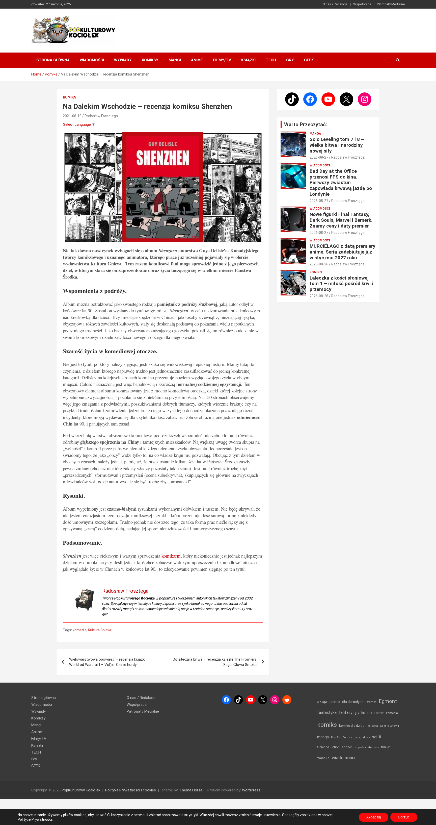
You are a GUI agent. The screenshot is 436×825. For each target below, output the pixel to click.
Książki (248, 60)
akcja (322, 701)
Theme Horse (190, 790)
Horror (379, 713)
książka (373, 726)
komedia (80, 630)
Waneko (323, 758)
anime (335, 701)
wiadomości (343, 757)
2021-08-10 (72, 116)
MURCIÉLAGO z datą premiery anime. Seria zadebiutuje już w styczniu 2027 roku (342, 252)
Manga (315, 133)
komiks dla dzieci (352, 725)
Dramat (371, 702)
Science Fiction (328, 747)
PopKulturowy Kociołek (81, 790)
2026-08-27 (319, 157)
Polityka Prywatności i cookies (130, 790)
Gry (290, 60)
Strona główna (53, 60)
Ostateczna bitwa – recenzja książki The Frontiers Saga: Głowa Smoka (215, 662)
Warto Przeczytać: (305, 124)
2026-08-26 (319, 264)
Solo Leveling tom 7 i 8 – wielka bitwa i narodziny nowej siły (337, 145)
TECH (271, 60)
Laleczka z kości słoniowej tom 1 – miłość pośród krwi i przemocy (341, 283)
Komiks (69, 97)
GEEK (309, 60)
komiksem (171, 556)
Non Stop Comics (341, 737)
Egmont (388, 701)
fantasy (345, 712)
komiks (327, 724)
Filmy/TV (222, 60)
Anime (197, 60)
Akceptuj (373, 817)
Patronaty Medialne (391, 4)
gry (357, 713)
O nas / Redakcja (335, 4)
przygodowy (362, 737)
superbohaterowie (367, 747)
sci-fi (376, 737)
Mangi (175, 60)
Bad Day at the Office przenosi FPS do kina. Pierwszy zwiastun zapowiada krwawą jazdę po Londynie (341, 182)
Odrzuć (404, 817)
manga (323, 737)
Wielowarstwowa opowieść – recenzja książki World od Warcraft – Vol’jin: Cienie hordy (107, 662)
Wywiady (123, 60)
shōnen (347, 747)
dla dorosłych (352, 702)
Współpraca (362, 4)
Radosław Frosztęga (101, 116)
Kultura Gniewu (100, 630)
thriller (385, 747)
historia (366, 713)
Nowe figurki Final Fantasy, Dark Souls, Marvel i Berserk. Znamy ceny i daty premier (341, 220)
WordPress (251, 790)
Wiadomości (92, 60)
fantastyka (327, 712)
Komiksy (150, 60)
